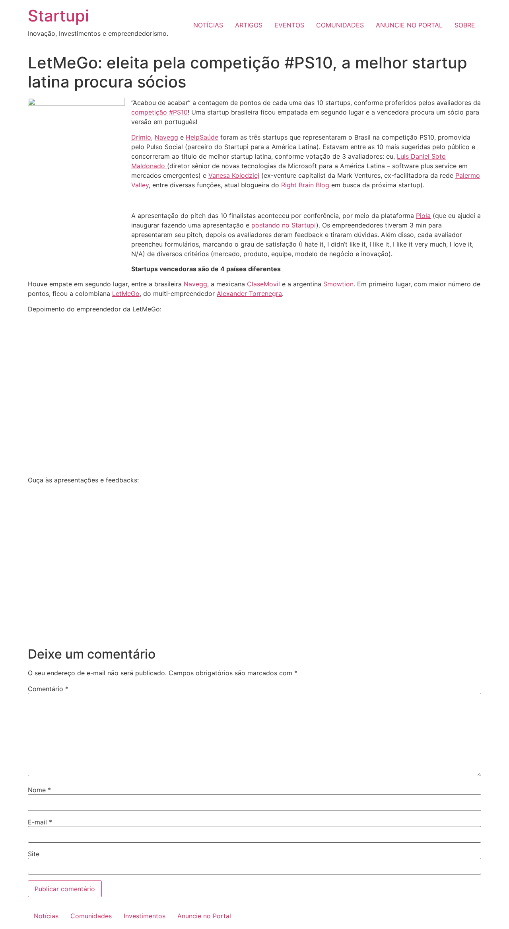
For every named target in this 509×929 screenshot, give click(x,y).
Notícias (46, 916)
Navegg (166, 137)
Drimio (141, 137)
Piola (423, 216)
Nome (39, 790)
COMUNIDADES (340, 25)
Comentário (48, 689)
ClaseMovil (263, 284)
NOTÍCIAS (208, 25)
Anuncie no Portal (204, 916)
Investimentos (144, 916)
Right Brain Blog (305, 185)
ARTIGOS (248, 25)
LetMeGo (126, 293)
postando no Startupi (283, 225)
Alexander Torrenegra (249, 293)
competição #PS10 (159, 112)
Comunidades (91, 916)
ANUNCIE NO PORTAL (409, 25)
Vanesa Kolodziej (233, 175)
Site (33, 854)
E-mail (40, 822)
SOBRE (465, 25)
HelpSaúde (202, 137)
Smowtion (338, 284)
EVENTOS (289, 25)
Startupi (58, 15)
